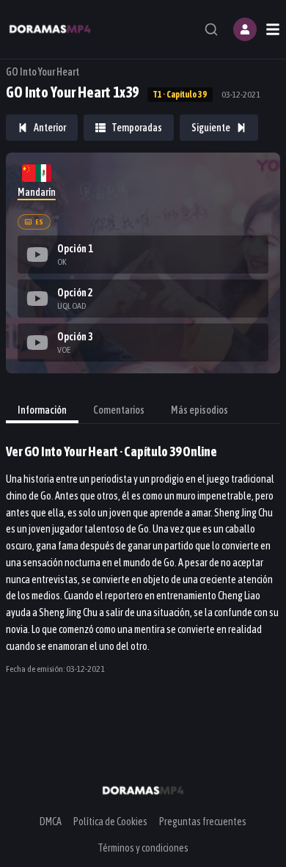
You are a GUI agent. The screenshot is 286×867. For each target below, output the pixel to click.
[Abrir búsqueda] (211, 29)
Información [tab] (42, 410)
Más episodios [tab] (199, 410)
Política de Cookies (110, 821)
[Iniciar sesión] (245, 29)
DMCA (51, 821)
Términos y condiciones (143, 848)
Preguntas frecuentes (202, 821)
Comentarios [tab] (118, 410)
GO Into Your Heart (42, 72)
